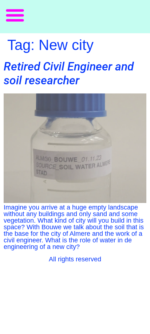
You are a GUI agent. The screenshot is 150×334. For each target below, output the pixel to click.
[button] (14, 15)
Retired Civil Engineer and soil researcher (69, 73)
